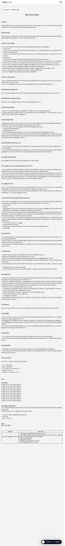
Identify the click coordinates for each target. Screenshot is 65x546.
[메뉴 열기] (60, 2)
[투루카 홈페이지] (7, 2)
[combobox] (11, 10)
